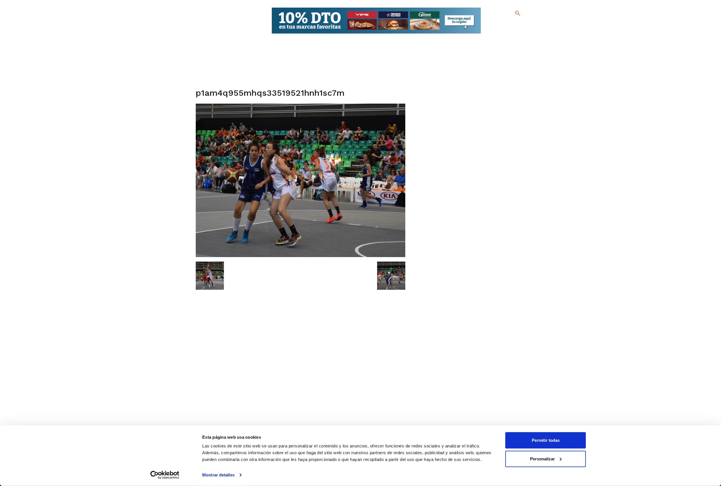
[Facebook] (495, 25)
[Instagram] (520, 25)
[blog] (511, 24)
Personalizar (542, 458)
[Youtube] (513, 34)
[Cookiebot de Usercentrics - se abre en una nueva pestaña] (165, 475)
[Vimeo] (504, 34)
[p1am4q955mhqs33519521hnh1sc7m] (301, 255)
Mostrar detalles (218, 474)
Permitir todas (546, 440)
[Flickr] (495, 34)
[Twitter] (503, 24)
